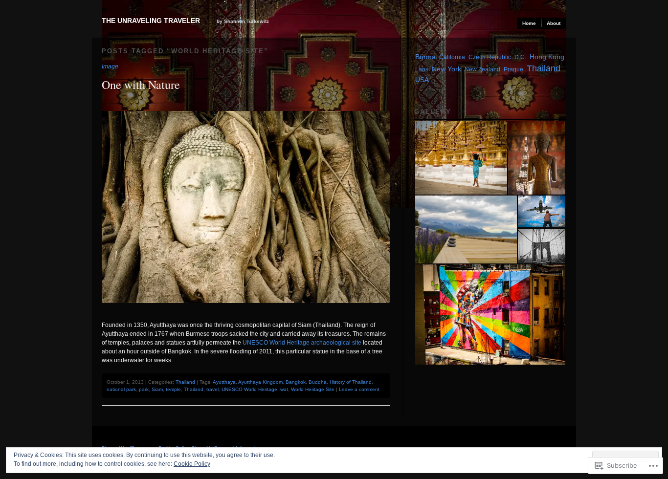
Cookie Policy (192, 463)
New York (446, 69)
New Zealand (482, 69)
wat (284, 389)
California (452, 57)
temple (173, 389)
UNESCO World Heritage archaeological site (302, 342)
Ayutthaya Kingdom (260, 382)
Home (529, 23)
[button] (460, 158)
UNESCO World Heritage (249, 389)
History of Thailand (351, 382)
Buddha (318, 382)
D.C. (520, 57)
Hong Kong (547, 57)
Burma (425, 57)
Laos (421, 69)
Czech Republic (489, 57)
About (553, 23)
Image (110, 66)
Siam (157, 389)
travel (212, 389)
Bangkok (296, 382)
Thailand (185, 382)
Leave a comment (359, 389)
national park (121, 389)
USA (422, 80)
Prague (513, 69)
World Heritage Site (312, 389)
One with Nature (141, 84)
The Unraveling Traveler (151, 20)
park (144, 389)
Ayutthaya (224, 382)
